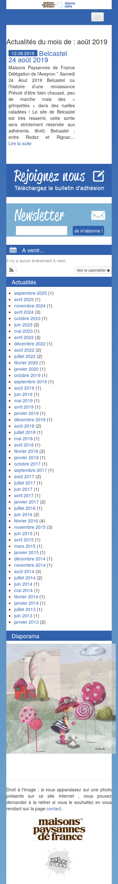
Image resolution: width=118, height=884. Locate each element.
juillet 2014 (25, 577)
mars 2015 (25, 546)
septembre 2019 (30, 381)
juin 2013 (23, 615)
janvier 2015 (26, 552)
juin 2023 (23, 324)
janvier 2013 (26, 622)
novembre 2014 (30, 565)
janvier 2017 (26, 501)
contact (54, 808)
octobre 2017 (27, 464)
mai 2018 (23, 438)
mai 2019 (23, 400)
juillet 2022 (25, 356)
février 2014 (26, 596)
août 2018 (24, 426)
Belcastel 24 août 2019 (37, 56)
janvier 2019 (26, 413)
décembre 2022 (30, 343)
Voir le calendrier (92, 270)
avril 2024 (24, 312)
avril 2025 (24, 299)
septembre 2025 (30, 293)
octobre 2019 (27, 375)
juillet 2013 (25, 609)
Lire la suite (19, 143)
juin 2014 (23, 584)
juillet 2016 (25, 508)
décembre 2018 (30, 419)
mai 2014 (23, 590)
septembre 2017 (30, 470)
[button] (11, 270)
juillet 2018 (25, 432)
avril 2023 (24, 337)
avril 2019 (24, 407)
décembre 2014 (30, 558)
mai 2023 (23, 331)
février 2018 (26, 451)
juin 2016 (23, 514)
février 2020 (26, 362)
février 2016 (26, 520)
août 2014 (24, 571)
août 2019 (24, 388)
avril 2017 (24, 495)
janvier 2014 (26, 603)
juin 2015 (23, 533)
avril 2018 (24, 445)
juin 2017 (23, 489)
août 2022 (24, 350)
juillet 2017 (25, 482)
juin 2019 (23, 394)
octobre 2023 (27, 318)
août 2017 (24, 476)
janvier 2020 (26, 369)
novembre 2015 (30, 527)
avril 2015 (24, 539)
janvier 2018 (26, 457)
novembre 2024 (30, 305)
